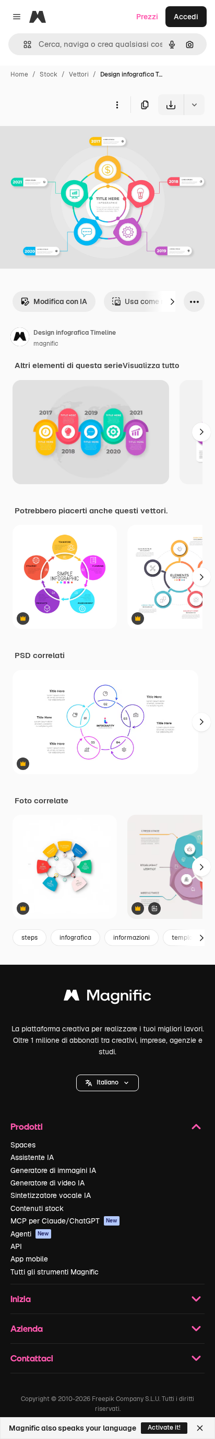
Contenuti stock (37, 1208)
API (16, 1246)
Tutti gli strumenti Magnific (54, 1272)
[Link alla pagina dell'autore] (19, 338)
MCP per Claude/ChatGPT (63, 1221)
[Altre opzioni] (116, 104)
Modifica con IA (60, 301)
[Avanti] (172, 301)
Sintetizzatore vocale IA (50, 1195)
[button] (107, 1083)
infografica (75, 937)
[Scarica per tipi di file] (194, 104)
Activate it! (164, 1427)
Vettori (79, 74)
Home (19, 74)
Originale (69, 139)
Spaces (22, 1145)
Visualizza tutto (151, 365)
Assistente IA (32, 1157)
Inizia (20, 1298)
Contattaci (31, 1358)
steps (29, 937)
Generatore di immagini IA (53, 1170)
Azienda (26, 1328)
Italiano (107, 1082)
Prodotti (26, 1126)
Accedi (186, 16)
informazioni (131, 937)
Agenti (29, 1234)
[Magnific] (107, 998)
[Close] (200, 1428)
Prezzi (147, 16)
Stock (48, 74)
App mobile (29, 1259)
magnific (45, 343)
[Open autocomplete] (23, 44)
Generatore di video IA (47, 1183)
